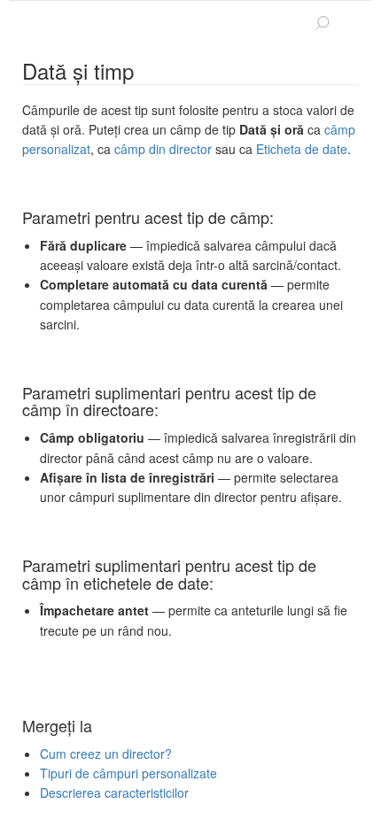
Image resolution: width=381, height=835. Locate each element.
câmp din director (163, 149)
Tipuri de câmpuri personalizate (128, 773)
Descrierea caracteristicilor (114, 792)
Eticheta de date (301, 149)
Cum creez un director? (106, 753)
